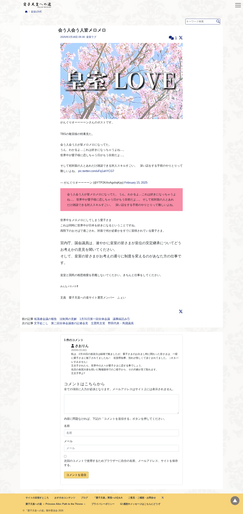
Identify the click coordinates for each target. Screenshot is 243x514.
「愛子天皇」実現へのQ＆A (108, 497)
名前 (67, 425)
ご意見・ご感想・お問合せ (142, 497)
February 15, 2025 (135, 182)
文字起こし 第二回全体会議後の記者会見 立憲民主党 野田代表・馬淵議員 (84, 323)
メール (68, 441)
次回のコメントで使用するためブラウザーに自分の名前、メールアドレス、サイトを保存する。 (121, 463)
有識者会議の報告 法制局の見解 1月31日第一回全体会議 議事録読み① (82, 318)
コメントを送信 (76, 474)
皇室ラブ (91, 36)
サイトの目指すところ (37, 497)
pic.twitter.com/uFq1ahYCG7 (96, 171)
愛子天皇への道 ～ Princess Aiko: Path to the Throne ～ (56, 504)
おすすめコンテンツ (64, 497)
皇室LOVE (36, 11)
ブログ (84, 497)
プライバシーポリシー (103, 504)
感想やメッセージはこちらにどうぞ (141, 504)
